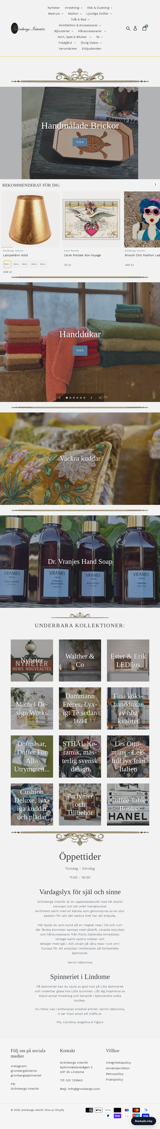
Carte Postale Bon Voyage (82, 255)
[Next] (155, 184)
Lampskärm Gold (15, 255)
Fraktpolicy (114, 1079)
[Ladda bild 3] (74, 398)
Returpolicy (115, 1074)
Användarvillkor (118, 1068)
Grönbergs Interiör (32, 1110)
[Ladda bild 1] (67, 398)
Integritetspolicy (118, 1062)
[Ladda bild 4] (77, 398)
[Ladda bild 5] (81, 398)
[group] (30, 234)
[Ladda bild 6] (85, 398)
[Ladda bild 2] (70, 398)
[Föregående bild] (60, 397)
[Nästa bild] (91, 397)
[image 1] (30, 219)
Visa (80, 142)
